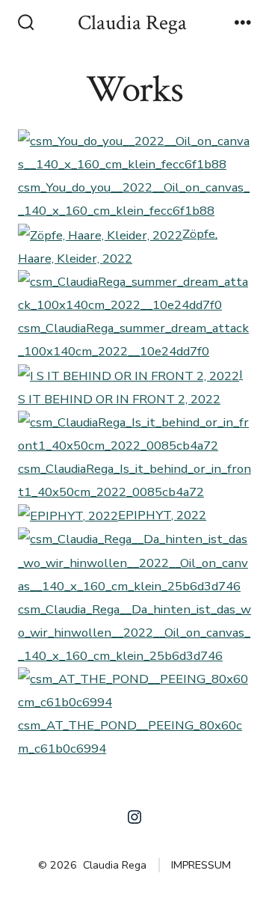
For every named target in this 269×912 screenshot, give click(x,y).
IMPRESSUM (201, 865)
